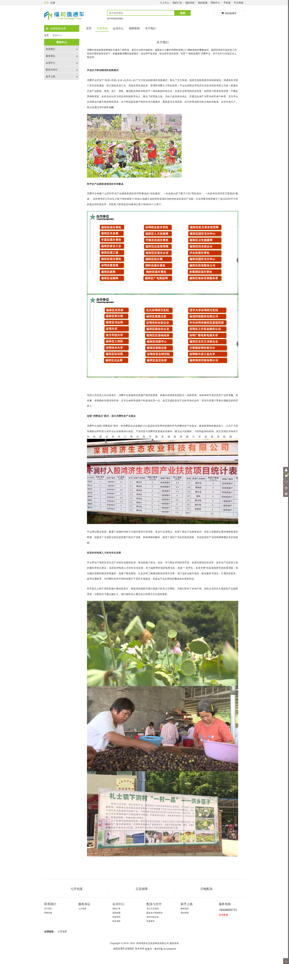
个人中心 (164, 2)
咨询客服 (223, 914)
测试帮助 (185, 912)
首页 (88, 28)
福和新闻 (134, 28)
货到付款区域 (153, 916)
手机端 (226, 2)
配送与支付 (52, 69)
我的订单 (177, 2)
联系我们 (50, 49)
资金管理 (116, 916)
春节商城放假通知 (115, 18)
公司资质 (62, 931)
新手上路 (50, 76)
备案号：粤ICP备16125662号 (160, 948)
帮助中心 (215, 2)
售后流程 (116, 920)
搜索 (182, 13)
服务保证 (50, 55)
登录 (46, 2)
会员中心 (118, 28)
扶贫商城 (102, 28)
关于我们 (150, 28)
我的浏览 (190, 2)
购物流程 (185, 908)
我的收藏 (202, 2)
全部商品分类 (58, 28)
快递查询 (151, 920)
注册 (52, 2)
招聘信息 (48, 912)
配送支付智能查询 (155, 912)
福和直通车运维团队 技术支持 (128, 948)
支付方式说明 (153, 908)
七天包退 (82, 908)
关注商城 (238, 2)
